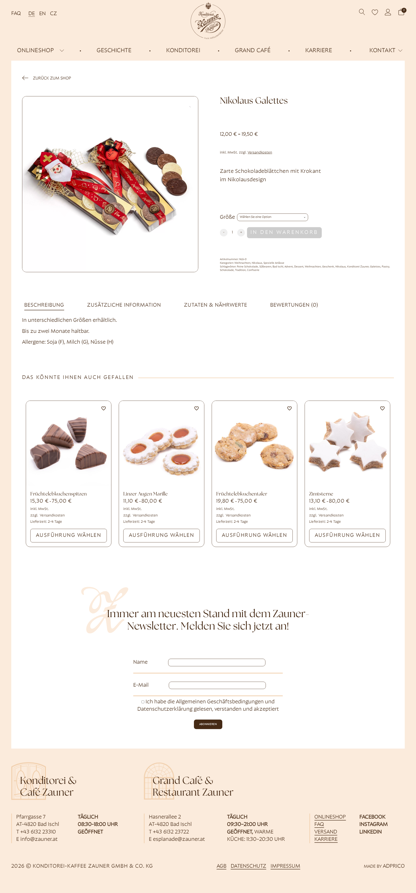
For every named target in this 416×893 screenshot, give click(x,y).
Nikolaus (257, 263)
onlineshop (35, 51)
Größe (227, 217)
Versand (325, 832)
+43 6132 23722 (171, 832)
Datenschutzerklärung (164, 709)
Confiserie (253, 270)
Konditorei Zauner (358, 266)
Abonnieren (208, 724)
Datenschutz (248, 866)
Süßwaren (265, 266)
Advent (288, 266)
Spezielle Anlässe (273, 263)
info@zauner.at (39, 839)
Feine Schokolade (247, 266)
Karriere (326, 839)
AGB (221, 866)
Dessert (299, 266)
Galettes (375, 266)
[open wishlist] (375, 12)
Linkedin (370, 832)
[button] (401, 12)
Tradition (240, 270)
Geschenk (328, 266)
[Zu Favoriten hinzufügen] (103, 408)
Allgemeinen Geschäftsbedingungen (220, 702)
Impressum (285, 866)
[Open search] (362, 12)
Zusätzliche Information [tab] (124, 305)
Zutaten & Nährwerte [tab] (215, 305)
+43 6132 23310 (38, 832)
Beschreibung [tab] (44, 305)
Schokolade (227, 270)
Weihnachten (242, 263)
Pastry (385, 266)
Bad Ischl (278, 266)
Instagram (373, 824)
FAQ (16, 13)
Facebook (372, 817)
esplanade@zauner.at (179, 839)
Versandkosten (260, 152)
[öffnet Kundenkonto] (388, 12)
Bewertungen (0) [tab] (294, 305)
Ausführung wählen (68, 535)
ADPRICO (394, 866)
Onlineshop (330, 817)
